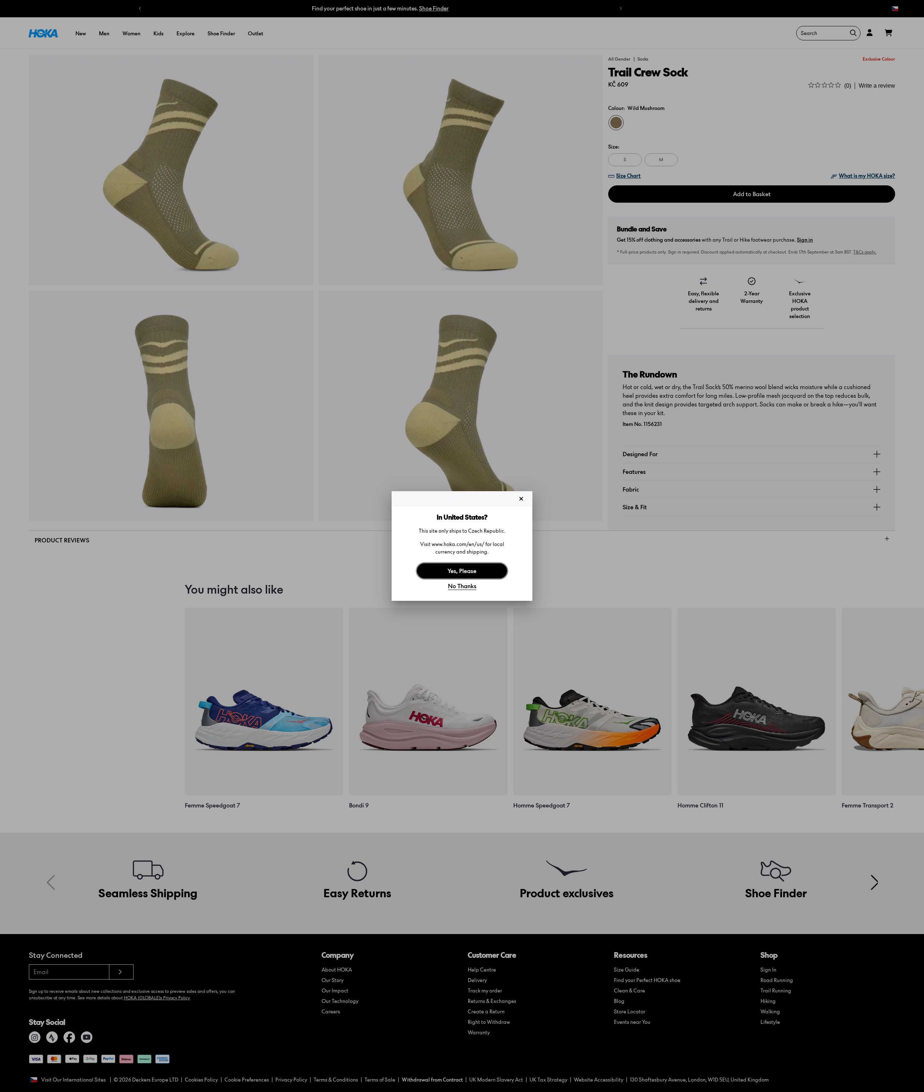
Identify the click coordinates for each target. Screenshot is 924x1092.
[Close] (521, 498)
